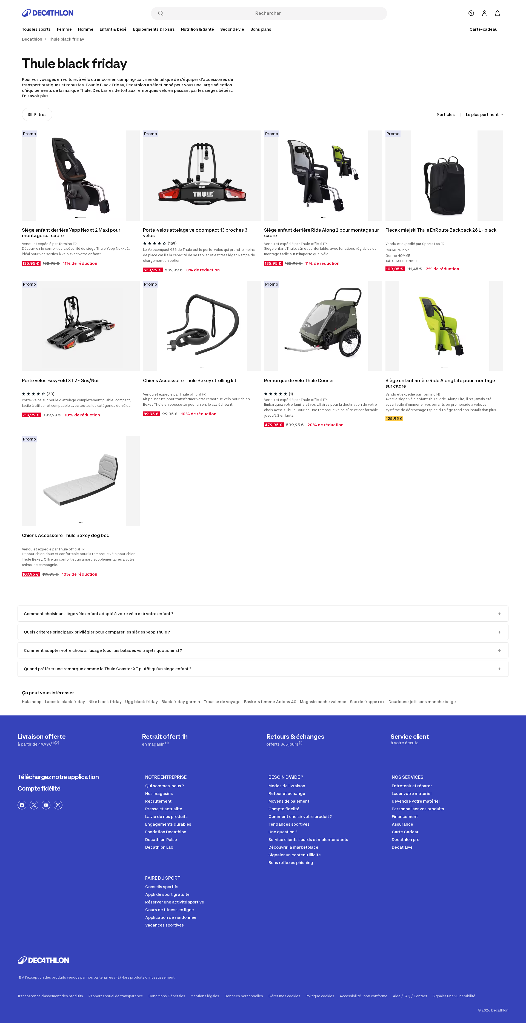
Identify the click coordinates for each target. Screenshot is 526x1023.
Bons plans (260, 29)
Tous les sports (36, 29)
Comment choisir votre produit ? (300, 816)
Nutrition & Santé (197, 29)
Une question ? (282, 831)
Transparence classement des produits (50, 996)
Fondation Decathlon (165, 831)
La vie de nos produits (166, 816)
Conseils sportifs (161, 886)
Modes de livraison (286, 785)
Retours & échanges (295, 739)
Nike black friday (105, 701)
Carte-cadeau (484, 29)
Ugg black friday (141, 701)
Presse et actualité (163, 808)
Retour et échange (286, 793)
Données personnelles (244, 996)
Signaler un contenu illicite (294, 854)
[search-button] (161, 14)
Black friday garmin (180, 701)
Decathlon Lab (159, 847)
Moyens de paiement (288, 801)
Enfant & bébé (113, 29)
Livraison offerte (42, 739)
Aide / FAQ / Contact (410, 996)
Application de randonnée (170, 917)
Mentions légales (205, 996)
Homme (85, 29)
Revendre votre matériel (416, 801)
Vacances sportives (164, 925)
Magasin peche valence (323, 701)
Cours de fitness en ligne (169, 909)
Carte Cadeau (405, 831)
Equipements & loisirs (154, 29)
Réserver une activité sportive (174, 902)
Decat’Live (402, 847)
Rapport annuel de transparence (115, 996)
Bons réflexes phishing (290, 862)
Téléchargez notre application (58, 776)
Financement (405, 816)
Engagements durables (168, 824)
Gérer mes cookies (284, 996)
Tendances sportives (289, 824)
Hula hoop (31, 701)
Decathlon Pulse (161, 839)
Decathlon (32, 39)
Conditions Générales (166, 996)
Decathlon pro (405, 839)
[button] (76, 217)
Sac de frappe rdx (367, 701)
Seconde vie (232, 29)
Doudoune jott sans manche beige (422, 701)
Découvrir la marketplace (293, 847)
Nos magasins (159, 793)
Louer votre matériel (411, 793)
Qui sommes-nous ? (164, 785)
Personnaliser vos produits (418, 808)
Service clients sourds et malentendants (308, 839)
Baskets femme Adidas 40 (270, 701)
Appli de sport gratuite (167, 894)
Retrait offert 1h (165, 739)
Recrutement (158, 801)
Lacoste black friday (65, 701)
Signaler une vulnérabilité (454, 996)
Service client (410, 739)
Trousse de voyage (222, 701)
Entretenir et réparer (412, 785)
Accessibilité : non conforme (363, 996)
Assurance (402, 824)
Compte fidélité (39, 788)
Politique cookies (320, 996)
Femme (64, 29)
